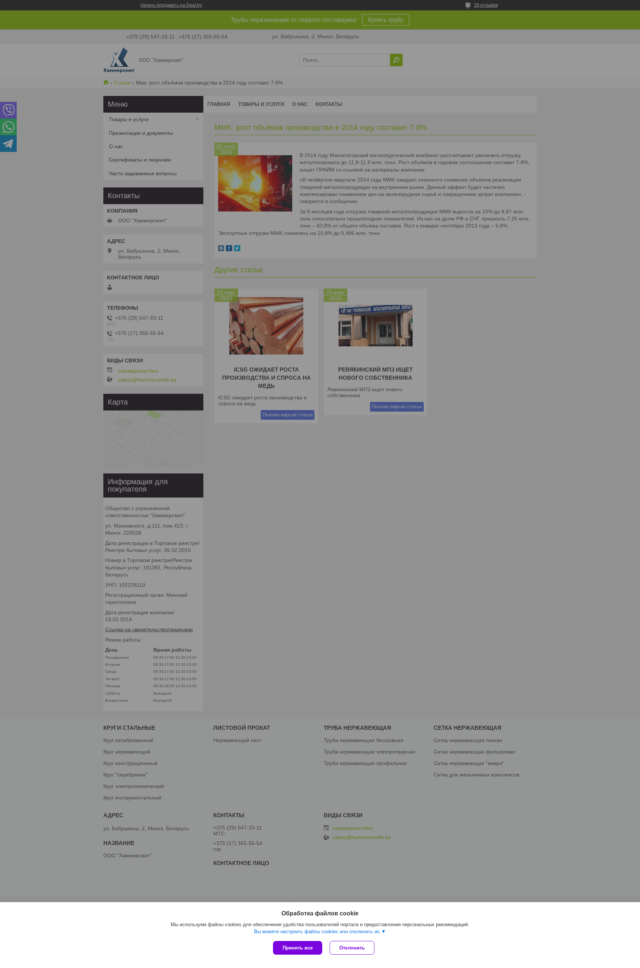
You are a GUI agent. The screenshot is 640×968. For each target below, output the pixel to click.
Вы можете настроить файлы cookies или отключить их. (317, 931)
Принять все (298, 948)
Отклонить (352, 948)
